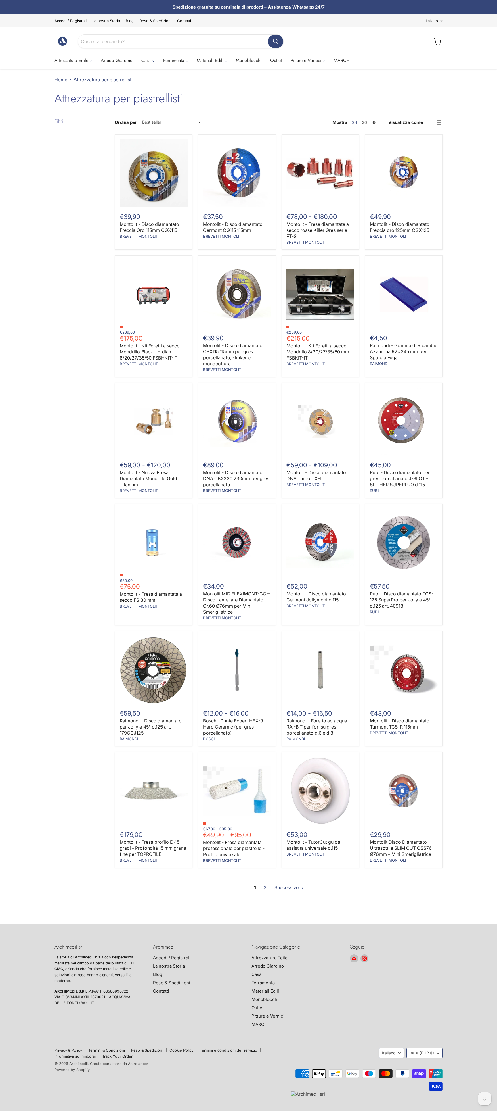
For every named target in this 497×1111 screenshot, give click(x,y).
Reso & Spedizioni (155, 21)
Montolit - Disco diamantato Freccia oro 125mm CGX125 (399, 227)
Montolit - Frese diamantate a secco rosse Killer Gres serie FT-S (317, 230)
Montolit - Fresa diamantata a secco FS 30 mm (151, 597)
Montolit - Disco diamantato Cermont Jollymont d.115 (316, 597)
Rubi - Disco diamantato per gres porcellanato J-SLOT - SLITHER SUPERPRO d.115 (400, 478)
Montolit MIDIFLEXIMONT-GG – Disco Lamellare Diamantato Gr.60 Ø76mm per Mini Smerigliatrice (236, 603)
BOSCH (210, 739)
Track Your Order (117, 1056)
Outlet (276, 60)
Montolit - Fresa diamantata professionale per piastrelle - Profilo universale (234, 848)
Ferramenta (174, 60)
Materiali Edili (211, 60)
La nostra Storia (106, 21)
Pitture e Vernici (306, 60)
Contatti (184, 21)
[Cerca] (275, 41)
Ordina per (126, 122)
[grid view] (431, 122)
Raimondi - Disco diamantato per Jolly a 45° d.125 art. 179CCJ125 (151, 727)
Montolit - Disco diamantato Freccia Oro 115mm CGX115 (149, 227)
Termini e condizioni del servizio (228, 1050)
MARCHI (342, 60)
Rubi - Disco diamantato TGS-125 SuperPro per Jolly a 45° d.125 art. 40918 (401, 600)
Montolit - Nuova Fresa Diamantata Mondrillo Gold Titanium (148, 478)
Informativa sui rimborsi (75, 1056)
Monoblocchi (248, 60)
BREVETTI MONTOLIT (139, 236)
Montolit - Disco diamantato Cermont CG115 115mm (233, 227)
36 (364, 122)
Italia (422, 1052)
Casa (146, 60)
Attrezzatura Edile (72, 60)
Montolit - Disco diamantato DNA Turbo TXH (316, 475)
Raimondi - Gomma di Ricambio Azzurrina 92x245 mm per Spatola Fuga (404, 351)
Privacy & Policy (68, 1050)
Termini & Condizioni (106, 1050)
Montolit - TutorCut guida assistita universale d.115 (313, 845)
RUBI (374, 490)
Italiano (432, 20)
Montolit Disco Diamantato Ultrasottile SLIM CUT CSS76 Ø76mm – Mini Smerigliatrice (401, 848)
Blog (130, 21)
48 (374, 122)
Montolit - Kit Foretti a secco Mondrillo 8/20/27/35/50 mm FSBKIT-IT (317, 352)
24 (354, 122)
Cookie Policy (181, 1050)
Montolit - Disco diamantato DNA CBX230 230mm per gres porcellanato (236, 478)
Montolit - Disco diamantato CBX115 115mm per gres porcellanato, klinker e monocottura (233, 354)
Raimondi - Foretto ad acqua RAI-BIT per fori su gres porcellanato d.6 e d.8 (316, 727)
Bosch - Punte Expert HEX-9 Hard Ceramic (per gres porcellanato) (233, 727)
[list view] (439, 122)
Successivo (287, 887)
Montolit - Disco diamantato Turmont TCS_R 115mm (399, 724)
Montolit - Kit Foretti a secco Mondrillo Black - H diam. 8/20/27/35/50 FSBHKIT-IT (150, 352)
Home (60, 79)
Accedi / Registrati (70, 21)
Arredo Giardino (117, 60)
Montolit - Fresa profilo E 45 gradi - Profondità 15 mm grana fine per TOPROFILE (153, 848)
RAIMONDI (379, 363)
